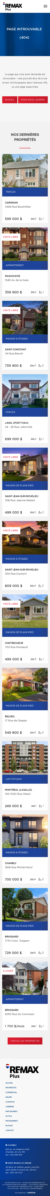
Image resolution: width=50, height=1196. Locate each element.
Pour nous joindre (33, 100)
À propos (10, 1102)
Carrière (10, 1107)
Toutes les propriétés (25, 1041)
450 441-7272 (16, 1173)
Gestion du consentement (31, 1188)
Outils (9, 1116)
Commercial (11, 1092)
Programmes (12, 1121)
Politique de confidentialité (20, 1186)
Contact (10, 1130)
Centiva (30, 1192)
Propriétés (11, 1088)
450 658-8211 (16, 1155)
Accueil (10, 100)
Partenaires (12, 1111)
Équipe (9, 1097)
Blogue (9, 1126)
